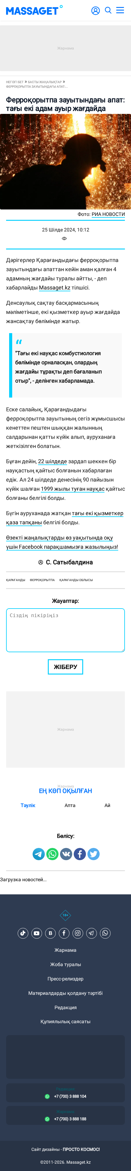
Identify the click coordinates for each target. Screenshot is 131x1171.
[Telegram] (91, 933)
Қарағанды (15, 580)
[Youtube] (37, 933)
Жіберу (65, 667)
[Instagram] (78, 933)
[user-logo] (96, 14)
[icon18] (65, 919)
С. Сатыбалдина (69, 562)
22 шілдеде (52, 461)
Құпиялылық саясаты (65, 1021)
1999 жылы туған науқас (72, 488)
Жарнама (65, 950)
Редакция (66, 1007)
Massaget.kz (54, 287)
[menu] (120, 10)
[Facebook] (64, 933)
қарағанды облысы (76, 580)
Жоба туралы (65, 964)
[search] (108, 10)
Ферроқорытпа (42, 580)
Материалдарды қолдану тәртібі (65, 993)
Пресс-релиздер (65, 979)
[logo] (34, 10)
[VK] (50, 933)
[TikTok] (23, 933)
